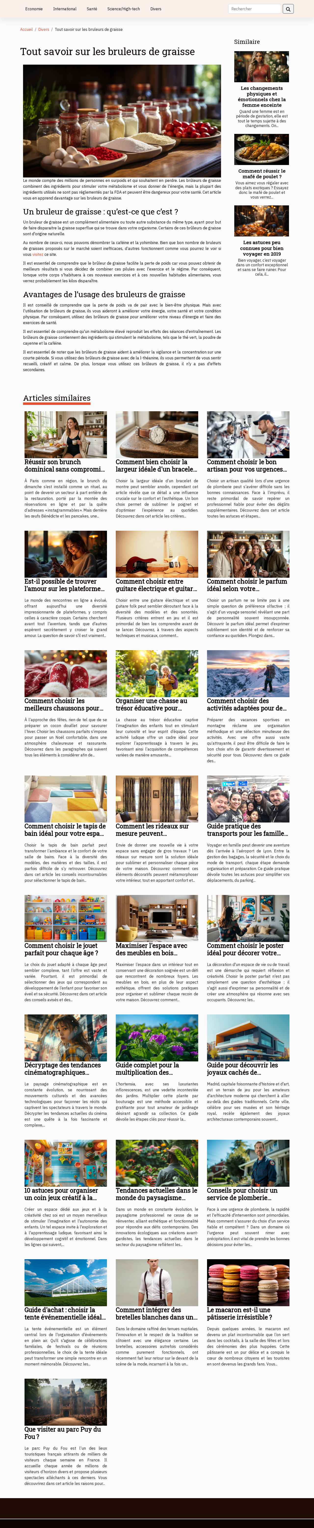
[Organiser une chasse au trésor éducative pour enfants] (157, 673)
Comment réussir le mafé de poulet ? (262, 173)
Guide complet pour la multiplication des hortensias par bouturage (152, 1072)
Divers (155, 8)
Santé (92, 8)
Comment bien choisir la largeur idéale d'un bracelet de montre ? (155, 469)
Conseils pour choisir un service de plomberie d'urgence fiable (242, 1197)
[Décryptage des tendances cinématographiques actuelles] (66, 1037)
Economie (34, 8)
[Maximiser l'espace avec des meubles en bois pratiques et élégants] (157, 918)
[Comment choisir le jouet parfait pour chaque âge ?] (66, 918)
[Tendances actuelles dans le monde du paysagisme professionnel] (157, 1162)
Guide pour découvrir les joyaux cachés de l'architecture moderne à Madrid (243, 1076)
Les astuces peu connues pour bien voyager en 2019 (262, 248)
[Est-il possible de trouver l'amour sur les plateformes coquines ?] (66, 553)
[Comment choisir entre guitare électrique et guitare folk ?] (157, 553)
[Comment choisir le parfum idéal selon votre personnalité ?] (248, 553)
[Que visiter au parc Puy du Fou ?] (66, 1401)
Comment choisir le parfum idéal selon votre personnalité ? (247, 588)
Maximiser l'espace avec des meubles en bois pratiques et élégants (151, 952)
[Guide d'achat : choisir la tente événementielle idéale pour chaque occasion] (66, 1282)
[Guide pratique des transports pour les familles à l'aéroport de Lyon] (248, 798)
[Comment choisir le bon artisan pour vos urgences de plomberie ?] (248, 434)
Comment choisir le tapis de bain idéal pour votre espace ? (65, 833)
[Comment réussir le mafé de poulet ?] (261, 149)
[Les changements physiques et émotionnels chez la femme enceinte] (261, 66)
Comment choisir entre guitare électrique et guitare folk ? (156, 588)
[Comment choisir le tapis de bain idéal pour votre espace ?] (66, 798)
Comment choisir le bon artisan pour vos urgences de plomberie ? (245, 469)
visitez (37, 254)
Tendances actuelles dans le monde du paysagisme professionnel (156, 1197)
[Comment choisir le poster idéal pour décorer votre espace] (248, 918)
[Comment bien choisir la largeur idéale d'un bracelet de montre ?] (157, 434)
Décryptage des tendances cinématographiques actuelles (63, 1072)
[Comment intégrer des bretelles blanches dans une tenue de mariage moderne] (157, 1282)
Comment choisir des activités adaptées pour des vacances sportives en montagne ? (246, 712)
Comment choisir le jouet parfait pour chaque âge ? (61, 949)
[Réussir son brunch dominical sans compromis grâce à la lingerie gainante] (66, 434)
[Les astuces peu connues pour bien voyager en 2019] (261, 220)
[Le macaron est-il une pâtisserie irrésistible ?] (248, 1282)
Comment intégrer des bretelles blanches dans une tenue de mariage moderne (156, 1317)
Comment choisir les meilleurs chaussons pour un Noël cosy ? (62, 708)
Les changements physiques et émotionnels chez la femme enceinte (262, 96)
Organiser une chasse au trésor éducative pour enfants (151, 708)
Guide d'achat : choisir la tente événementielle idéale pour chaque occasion (65, 1317)
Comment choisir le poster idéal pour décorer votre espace (245, 952)
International (65, 8)
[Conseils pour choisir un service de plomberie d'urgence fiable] (248, 1162)
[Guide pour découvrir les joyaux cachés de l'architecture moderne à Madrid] (248, 1037)
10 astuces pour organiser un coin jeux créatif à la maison (61, 1197)
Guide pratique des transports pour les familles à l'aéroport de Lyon (247, 833)
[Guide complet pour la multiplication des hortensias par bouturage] (157, 1037)
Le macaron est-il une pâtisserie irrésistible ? (239, 1313)
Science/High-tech (123, 8)
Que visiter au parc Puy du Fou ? (63, 1433)
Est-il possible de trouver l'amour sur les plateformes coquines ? (64, 588)
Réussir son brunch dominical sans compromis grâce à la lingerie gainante (65, 469)
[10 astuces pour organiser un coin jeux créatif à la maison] (66, 1162)
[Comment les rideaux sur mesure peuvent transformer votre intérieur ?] (157, 798)
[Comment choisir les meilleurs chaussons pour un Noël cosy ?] (66, 673)
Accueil (26, 29)
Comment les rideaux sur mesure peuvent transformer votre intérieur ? (156, 837)
